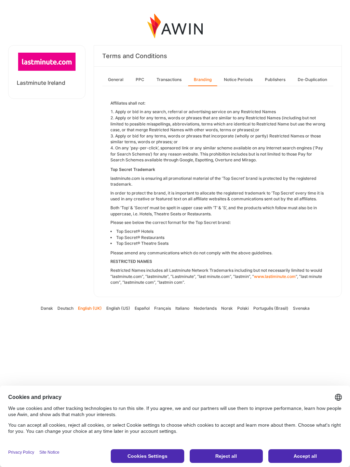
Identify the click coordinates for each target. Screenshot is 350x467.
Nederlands (205, 308)
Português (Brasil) (270, 308)
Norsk (227, 308)
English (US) (118, 308)
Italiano (182, 308)
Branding (203, 79)
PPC (140, 79)
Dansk (47, 308)
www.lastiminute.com (275, 276)
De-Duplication (312, 79)
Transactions (169, 79)
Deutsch (65, 308)
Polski (243, 308)
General (115, 79)
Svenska (301, 308)
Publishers (275, 79)
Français (162, 308)
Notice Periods (238, 79)
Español (142, 308)
